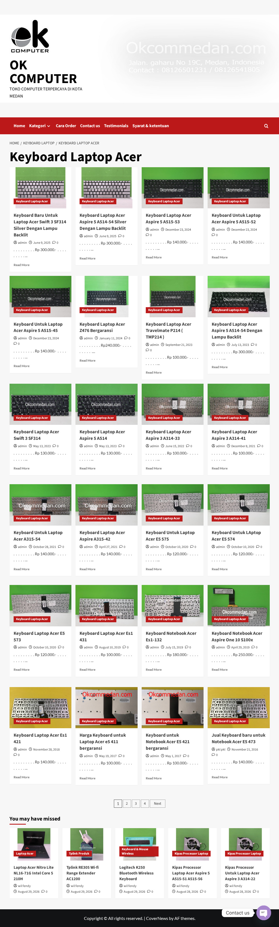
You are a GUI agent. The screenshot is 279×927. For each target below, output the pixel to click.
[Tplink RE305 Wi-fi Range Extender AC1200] (86, 844)
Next (157, 803)
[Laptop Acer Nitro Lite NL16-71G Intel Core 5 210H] (34, 844)
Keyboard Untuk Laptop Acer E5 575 (170, 535)
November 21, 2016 (245, 749)
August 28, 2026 (187, 891)
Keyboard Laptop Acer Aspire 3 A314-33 (168, 435)
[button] (266, 126)
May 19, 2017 (108, 756)
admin (22, 242)
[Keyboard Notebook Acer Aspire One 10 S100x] (239, 605)
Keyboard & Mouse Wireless (135, 851)
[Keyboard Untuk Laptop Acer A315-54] (41, 505)
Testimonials (116, 126)
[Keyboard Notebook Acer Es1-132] (173, 605)
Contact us (90, 126)
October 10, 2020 (176, 547)
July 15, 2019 (174, 647)
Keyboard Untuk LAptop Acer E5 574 (236, 535)
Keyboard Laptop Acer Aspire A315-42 (102, 535)
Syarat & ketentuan (150, 126)
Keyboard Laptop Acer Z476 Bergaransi (102, 327)
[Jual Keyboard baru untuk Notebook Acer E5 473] (239, 707)
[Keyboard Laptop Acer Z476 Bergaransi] (106, 296)
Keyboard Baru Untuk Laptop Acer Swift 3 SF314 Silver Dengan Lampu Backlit (40, 225)
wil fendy (24, 886)
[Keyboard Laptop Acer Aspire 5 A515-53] (173, 188)
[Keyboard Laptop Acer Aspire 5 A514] (106, 404)
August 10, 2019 (110, 647)
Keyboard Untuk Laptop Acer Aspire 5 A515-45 (38, 327)
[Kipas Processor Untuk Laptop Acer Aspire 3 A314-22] (245, 844)
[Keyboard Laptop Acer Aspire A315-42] (106, 505)
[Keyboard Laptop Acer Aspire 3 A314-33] (173, 404)
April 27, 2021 (108, 547)
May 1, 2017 (173, 756)
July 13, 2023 (240, 345)
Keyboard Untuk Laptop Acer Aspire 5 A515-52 (236, 218)
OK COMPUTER (43, 72)
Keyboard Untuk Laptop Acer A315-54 (38, 535)
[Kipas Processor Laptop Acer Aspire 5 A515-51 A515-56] (192, 844)
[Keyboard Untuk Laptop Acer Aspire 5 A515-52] (239, 188)
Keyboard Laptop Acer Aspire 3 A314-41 (234, 435)
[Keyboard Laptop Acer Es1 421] (41, 707)
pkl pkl (220, 749)
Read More (21, 265)
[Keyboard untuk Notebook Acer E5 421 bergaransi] (173, 707)
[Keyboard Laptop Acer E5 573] (41, 605)
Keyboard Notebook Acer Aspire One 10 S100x (237, 636)
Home (19, 126)
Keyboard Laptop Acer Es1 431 (106, 636)
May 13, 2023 (42, 446)
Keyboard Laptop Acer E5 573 (39, 636)
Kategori (37, 126)
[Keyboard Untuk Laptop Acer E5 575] (173, 505)
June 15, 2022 (174, 446)
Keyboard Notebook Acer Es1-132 (171, 636)
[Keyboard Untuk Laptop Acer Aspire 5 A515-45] (41, 296)
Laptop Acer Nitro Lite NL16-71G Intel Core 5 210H (34, 873)
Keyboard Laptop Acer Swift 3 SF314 (36, 435)
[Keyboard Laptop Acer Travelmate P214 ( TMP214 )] (173, 296)
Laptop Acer (25, 853)
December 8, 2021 (243, 446)
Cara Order (66, 126)
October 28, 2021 (44, 547)
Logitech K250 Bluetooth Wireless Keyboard (136, 873)
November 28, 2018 (46, 749)
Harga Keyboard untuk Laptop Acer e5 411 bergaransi (103, 742)
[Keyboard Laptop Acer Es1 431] (106, 605)
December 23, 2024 (178, 229)
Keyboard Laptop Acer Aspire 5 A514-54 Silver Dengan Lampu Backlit (103, 222)
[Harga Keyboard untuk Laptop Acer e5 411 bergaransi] (106, 707)
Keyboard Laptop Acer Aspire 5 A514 (102, 435)
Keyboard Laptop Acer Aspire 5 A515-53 (168, 218)
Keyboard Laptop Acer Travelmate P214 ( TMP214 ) (168, 331)
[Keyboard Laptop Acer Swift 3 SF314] (41, 404)
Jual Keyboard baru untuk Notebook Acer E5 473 (238, 738)
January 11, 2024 (110, 338)
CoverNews (157, 918)
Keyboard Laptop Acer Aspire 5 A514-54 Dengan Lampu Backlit (237, 331)
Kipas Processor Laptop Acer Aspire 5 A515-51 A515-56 (191, 873)
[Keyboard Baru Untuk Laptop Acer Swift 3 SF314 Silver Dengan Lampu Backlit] (41, 188)
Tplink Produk (79, 853)
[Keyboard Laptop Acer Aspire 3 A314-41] (239, 404)
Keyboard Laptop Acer (32, 201)
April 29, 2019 (240, 647)
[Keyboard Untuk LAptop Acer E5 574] (239, 505)
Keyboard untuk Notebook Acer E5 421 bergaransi (168, 742)
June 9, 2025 (41, 242)
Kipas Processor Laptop (191, 853)
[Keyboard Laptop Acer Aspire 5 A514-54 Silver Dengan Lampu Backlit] (106, 188)
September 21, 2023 (178, 345)
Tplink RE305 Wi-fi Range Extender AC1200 (82, 873)
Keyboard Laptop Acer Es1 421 (40, 738)
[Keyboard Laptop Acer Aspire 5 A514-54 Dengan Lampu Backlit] (239, 296)
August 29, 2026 (29, 891)
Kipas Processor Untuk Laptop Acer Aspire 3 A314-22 (242, 873)
